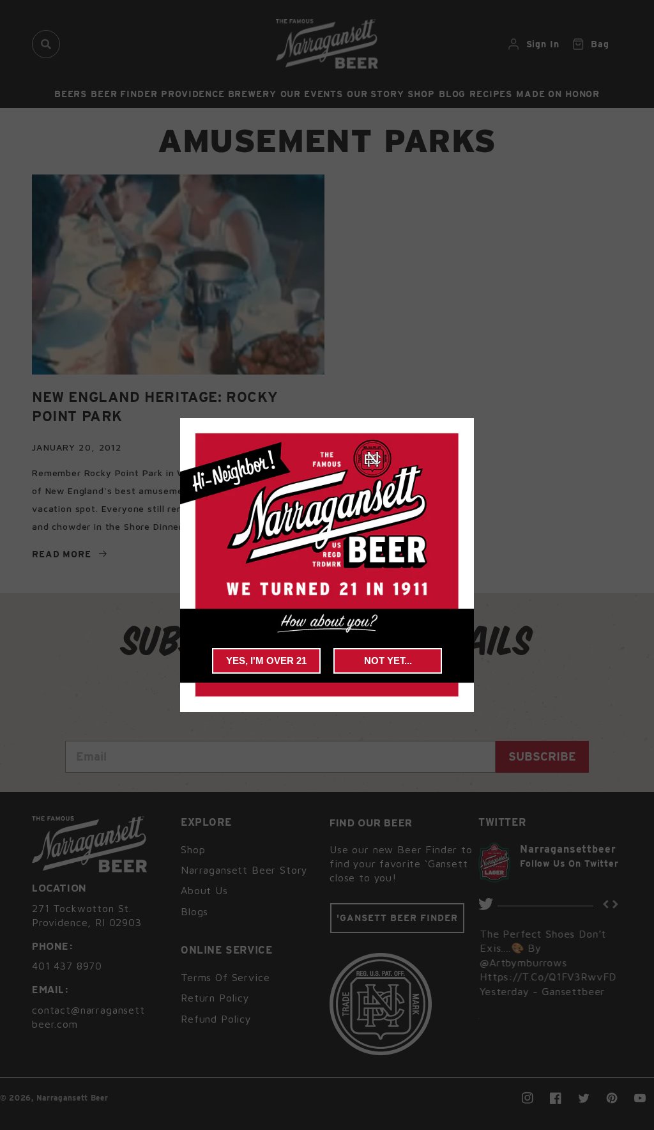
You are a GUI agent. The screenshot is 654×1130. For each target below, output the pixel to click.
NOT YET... (388, 660)
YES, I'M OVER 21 (266, 660)
